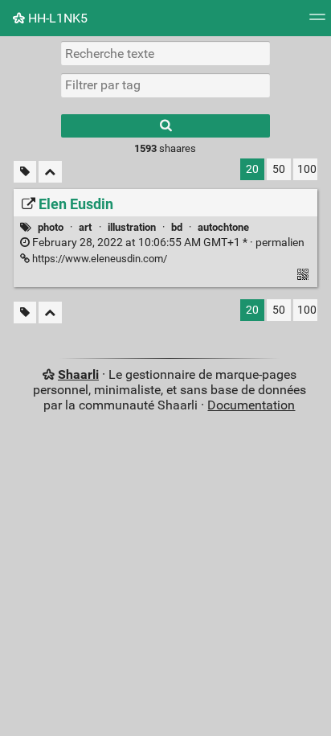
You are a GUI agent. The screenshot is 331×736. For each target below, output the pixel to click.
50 (278, 169)
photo (50, 227)
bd (176, 227)
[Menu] (317, 22)
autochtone (223, 227)
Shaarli (78, 374)
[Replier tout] (50, 172)
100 (307, 169)
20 (252, 169)
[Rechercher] (165, 126)
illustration (132, 227)
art (85, 227)
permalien (167, 242)
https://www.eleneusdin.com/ (98, 259)
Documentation (251, 405)
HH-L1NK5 (56, 18)
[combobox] (165, 85)
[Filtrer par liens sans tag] (25, 172)
